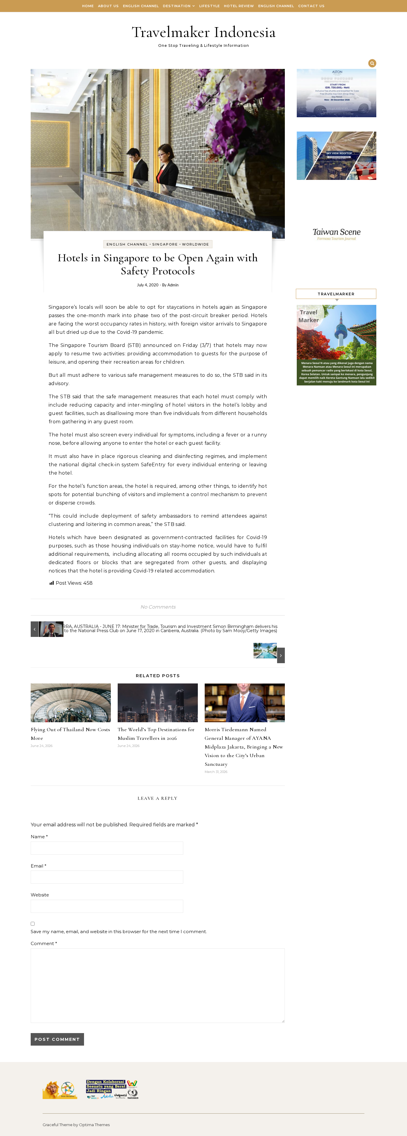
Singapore (165, 244)
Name (39, 836)
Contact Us (311, 6)
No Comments (157, 607)
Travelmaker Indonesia (203, 31)
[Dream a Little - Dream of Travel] (271, 653)
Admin (172, 285)
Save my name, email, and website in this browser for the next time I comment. (119, 931)
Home (88, 6)
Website (40, 895)
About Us (108, 6)
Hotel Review (239, 6)
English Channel (141, 6)
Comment (44, 943)
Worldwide (195, 244)
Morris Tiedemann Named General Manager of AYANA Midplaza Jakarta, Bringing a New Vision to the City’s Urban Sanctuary (244, 746)
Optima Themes (94, 1124)
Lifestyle (209, 6)
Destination (177, 6)
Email (38, 866)
